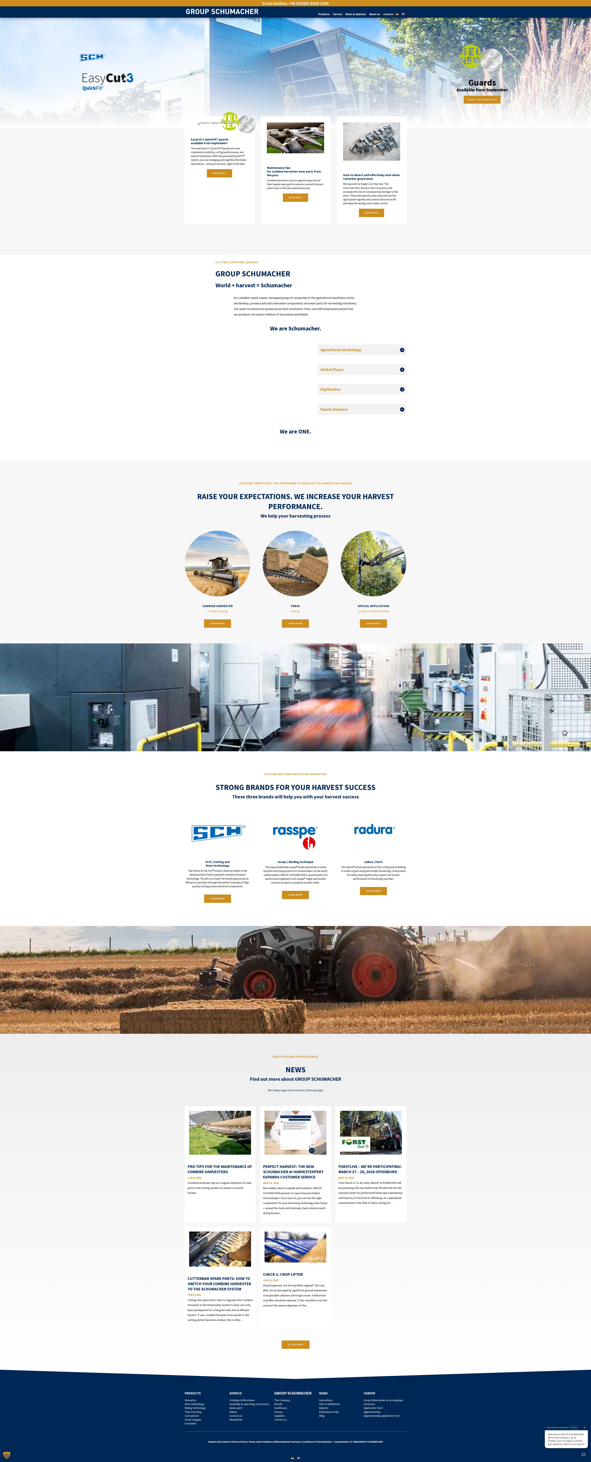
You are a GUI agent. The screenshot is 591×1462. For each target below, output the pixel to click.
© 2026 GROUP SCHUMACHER (367, 1441)
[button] (7, 1455)
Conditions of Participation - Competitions (325, 1441)
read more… (198, 1197)
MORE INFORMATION (482, 100)
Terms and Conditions (261, 1441)
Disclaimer (224, 1441)
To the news (295, 1344)
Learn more (217, 623)
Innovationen (297, 1090)
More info (219, 173)
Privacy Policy (239, 1441)
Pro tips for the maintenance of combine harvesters (220, 1169)
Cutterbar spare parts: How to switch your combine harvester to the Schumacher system (219, 1283)
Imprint (212, 1441)
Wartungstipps (315, 1090)
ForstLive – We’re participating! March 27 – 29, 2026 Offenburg (370, 1169)
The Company (282, 1400)
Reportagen (281, 1090)
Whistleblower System (287, 1441)
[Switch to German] (397, 12)
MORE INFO (295, 197)
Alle (270, 1090)
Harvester (190, 1400)
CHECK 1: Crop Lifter (283, 1274)
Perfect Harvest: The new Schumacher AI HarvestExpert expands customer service (293, 1171)
